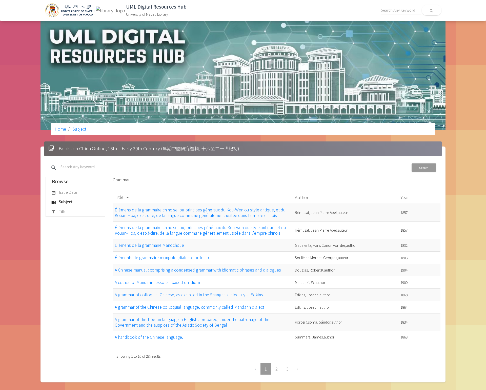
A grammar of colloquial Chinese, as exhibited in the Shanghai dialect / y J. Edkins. (189, 294)
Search (424, 167)
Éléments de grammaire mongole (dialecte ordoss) (162, 257)
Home (60, 129)
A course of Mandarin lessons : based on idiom (157, 282)
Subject (79, 129)
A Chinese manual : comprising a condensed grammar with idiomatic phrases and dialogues (198, 270)
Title (59, 211)
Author (302, 197)
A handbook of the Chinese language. (149, 337)
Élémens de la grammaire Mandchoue (149, 245)
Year (405, 197)
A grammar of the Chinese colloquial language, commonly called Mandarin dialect (189, 307)
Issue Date (64, 192)
